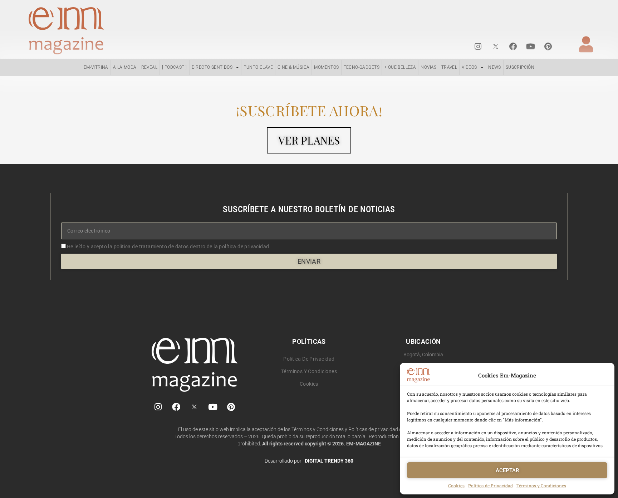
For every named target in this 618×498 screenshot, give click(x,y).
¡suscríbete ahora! (309, 110)
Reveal (149, 67)
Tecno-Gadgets (361, 67)
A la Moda (125, 67)
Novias (428, 67)
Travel (449, 67)
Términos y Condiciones (541, 485)
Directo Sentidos (212, 67)
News (494, 67)
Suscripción (520, 67)
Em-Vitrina (96, 67)
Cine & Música (293, 67)
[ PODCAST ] (174, 67)
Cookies (456, 485)
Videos (469, 67)
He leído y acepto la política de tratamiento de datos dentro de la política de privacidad (168, 246)
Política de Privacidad (490, 485)
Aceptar (507, 470)
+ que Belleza (400, 67)
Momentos (326, 67)
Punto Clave (258, 67)
